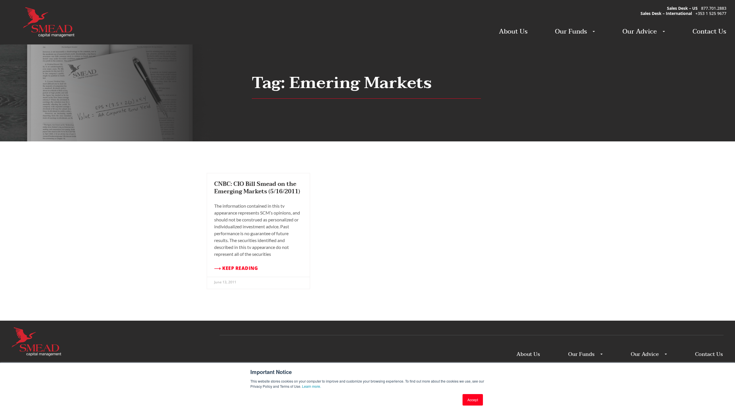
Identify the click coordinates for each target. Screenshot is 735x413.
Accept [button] (472, 399)
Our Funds (571, 31)
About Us (513, 31)
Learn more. (311, 386)
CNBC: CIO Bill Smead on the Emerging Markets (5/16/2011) (257, 187)
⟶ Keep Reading (236, 268)
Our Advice (639, 31)
